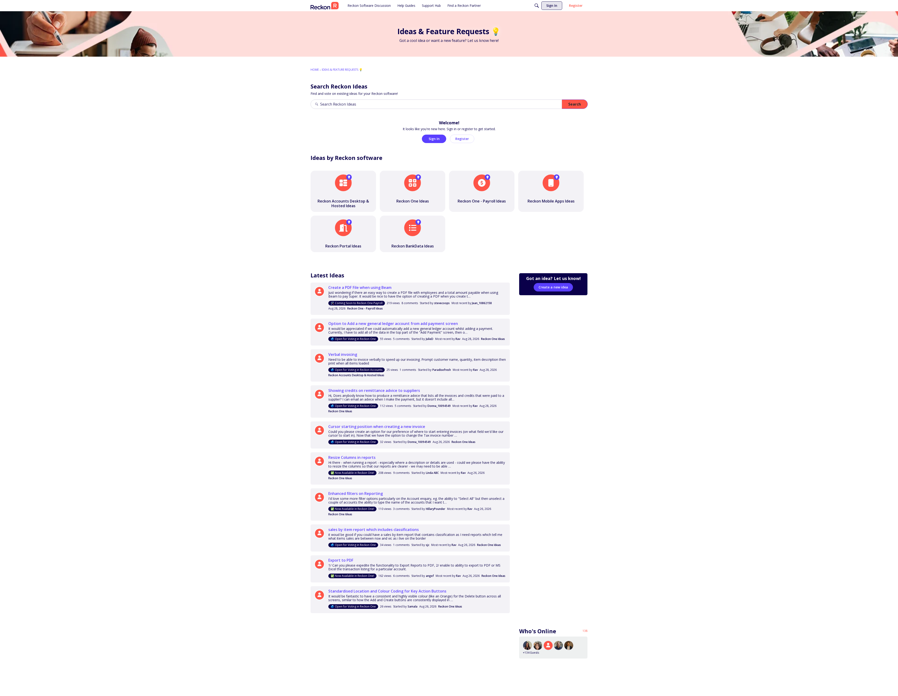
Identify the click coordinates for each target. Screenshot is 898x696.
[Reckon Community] (325, 5)
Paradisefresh (441, 370)
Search (574, 104)
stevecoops (442, 303)
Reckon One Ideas (493, 339)
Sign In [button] (434, 138)
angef (430, 576)
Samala (412, 606)
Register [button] (462, 138)
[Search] (536, 5)
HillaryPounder (435, 509)
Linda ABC (432, 473)
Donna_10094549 (439, 406)
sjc (427, 545)
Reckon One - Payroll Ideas (365, 308)
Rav (458, 339)
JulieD (429, 339)
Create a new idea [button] (553, 287)
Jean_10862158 (482, 303)
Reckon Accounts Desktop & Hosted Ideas (356, 375)
